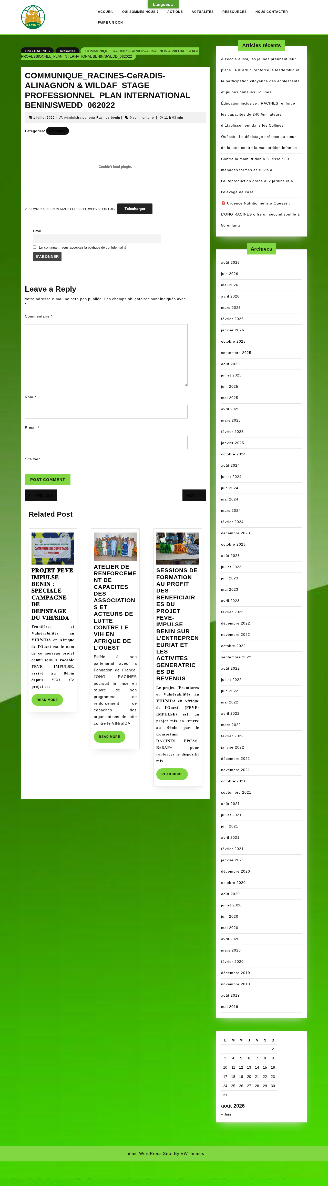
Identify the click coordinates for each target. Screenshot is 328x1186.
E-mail (32, 428)
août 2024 (230, 465)
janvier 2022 (232, 747)
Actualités (203, 12)
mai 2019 (229, 1007)
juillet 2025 (231, 375)
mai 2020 (229, 928)
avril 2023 (230, 601)
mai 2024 (229, 499)
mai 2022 (229, 702)
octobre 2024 (233, 454)
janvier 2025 (232, 443)
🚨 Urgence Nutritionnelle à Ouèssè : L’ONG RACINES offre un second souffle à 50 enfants (260, 214)
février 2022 (232, 736)
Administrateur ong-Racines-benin (92, 117)
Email (37, 231)
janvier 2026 (232, 330)
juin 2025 (229, 386)
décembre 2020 (235, 871)
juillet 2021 (231, 815)
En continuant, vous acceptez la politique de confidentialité (82, 247)
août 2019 (230, 995)
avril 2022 (230, 713)
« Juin (226, 1114)
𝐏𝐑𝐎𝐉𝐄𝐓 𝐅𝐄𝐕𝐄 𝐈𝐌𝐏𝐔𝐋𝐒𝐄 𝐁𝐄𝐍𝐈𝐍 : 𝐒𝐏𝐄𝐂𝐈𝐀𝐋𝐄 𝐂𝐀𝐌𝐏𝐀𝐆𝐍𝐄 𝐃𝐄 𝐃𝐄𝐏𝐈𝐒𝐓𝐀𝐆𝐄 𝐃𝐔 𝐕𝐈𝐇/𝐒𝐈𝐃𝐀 (52, 594)
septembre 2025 (236, 353)
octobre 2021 (233, 781)
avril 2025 (230, 409)
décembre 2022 (235, 623)
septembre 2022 (236, 657)
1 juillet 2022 (44, 117)
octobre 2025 (233, 341)
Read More (50, 702)
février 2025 (232, 432)
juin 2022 (229, 691)
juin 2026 (229, 274)
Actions (175, 12)
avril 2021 (230, 837)
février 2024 (232, 522)
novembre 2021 (235, 770)
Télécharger (135, 209)
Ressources (234, 12)
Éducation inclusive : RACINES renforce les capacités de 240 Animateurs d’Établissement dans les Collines (258, 114)
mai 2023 (229, 589)
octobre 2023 (233, 544)
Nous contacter (271, 12)
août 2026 (230, 262)
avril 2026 (230, 296)
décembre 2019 (235, 973)
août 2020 (230, 894)
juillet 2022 (231, 680)
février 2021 (232, 849)
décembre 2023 (235, 533)
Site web (33, 459)
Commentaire (39, 316)
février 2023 (232, 612)
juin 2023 (229, 578)
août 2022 (230, 668)
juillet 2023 (231, 567)
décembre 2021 (235, 758)
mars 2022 (231, 725)
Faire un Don (110, 22)
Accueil (106, 12)
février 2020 (232, 961)
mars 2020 (231, 950)
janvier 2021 (232, 860)
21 (257, 1077)
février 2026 (232, 319)
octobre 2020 (233, 883)
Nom (30, 397)
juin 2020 (229, 916)
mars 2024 (231, 510)
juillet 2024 (231, 477)
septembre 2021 (236, 792)
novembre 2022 (235, 634)
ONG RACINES (37, 51)
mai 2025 (229, 398)
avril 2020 (230, 939)
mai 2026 (229, 285)
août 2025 (230, 364)
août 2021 (230, 804)
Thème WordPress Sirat (148, 1153)
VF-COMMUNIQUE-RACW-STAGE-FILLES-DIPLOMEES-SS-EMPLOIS (70, 208)
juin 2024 (229, 488)
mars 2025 (231, 420)
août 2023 (230, 556)
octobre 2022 (233, 646)
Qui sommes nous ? (140, 12)
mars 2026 (231, 307)
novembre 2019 (235, 984)
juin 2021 (229, 826)
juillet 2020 (231, 905)
